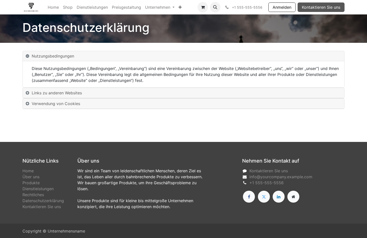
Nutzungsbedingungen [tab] (53, 56)
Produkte (31, 182)
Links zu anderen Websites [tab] (57, 92)
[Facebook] (249, 197)
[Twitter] (264, 197)
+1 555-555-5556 (266, 182)
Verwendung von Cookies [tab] (56, 103)
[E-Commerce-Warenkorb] (202, 7)
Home (28, 170)
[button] (215, 7)
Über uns (30, 176)
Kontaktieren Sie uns (321, 7)
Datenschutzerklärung (43, 200)
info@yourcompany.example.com (280, 176)
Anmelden (282, 7)
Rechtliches (33, 194)
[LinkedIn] (279, 197)
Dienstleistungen (38, 188)
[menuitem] (53, 7)
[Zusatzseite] (293, 197)
